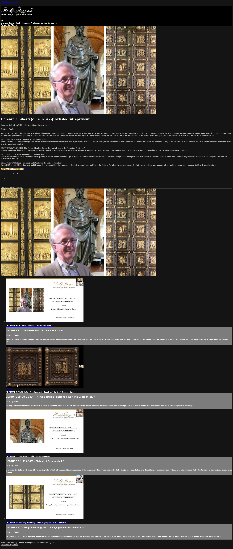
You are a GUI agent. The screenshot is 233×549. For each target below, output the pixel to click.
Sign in (54, 23)
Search (12, 23)
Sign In (14, 25)
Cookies (21, 542)
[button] (2, 20)
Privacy (14, 542)
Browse (4, 23)
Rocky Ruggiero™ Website (28, 23)
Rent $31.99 (6, 169)
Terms (8, 542)
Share (26, 169)
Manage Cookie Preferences (36, 542)
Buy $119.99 (18, 169)
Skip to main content (9, 2)
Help (3, 542)
